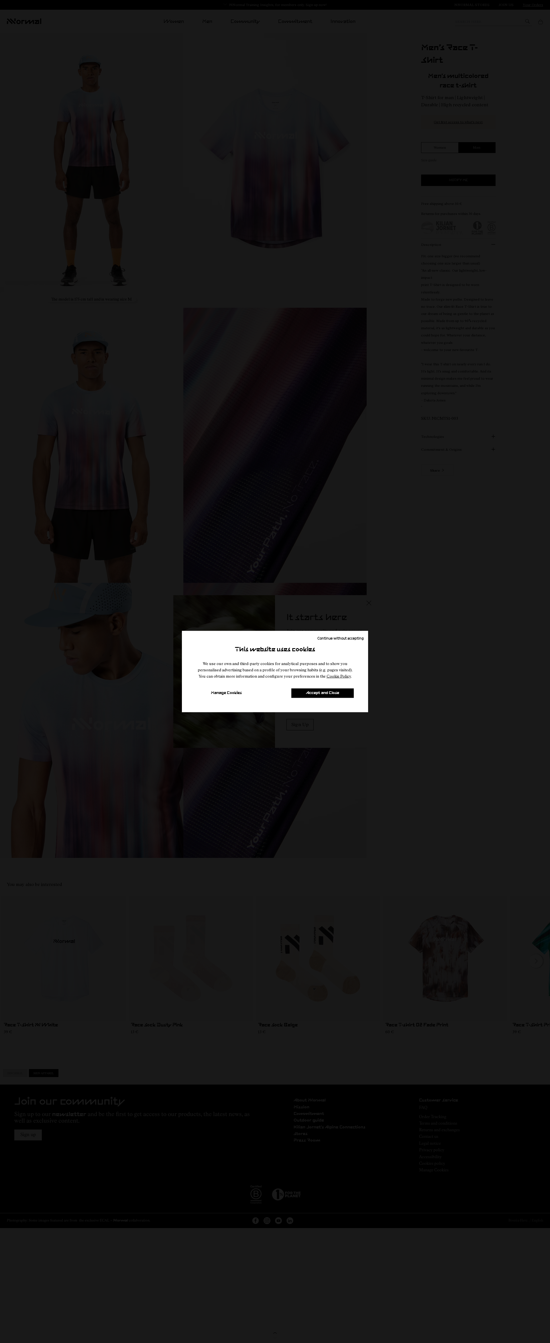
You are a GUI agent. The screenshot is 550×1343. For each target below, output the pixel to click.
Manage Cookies (226, 693)
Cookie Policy (339, 676)
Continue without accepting (340, 637)
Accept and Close (322, 693)
